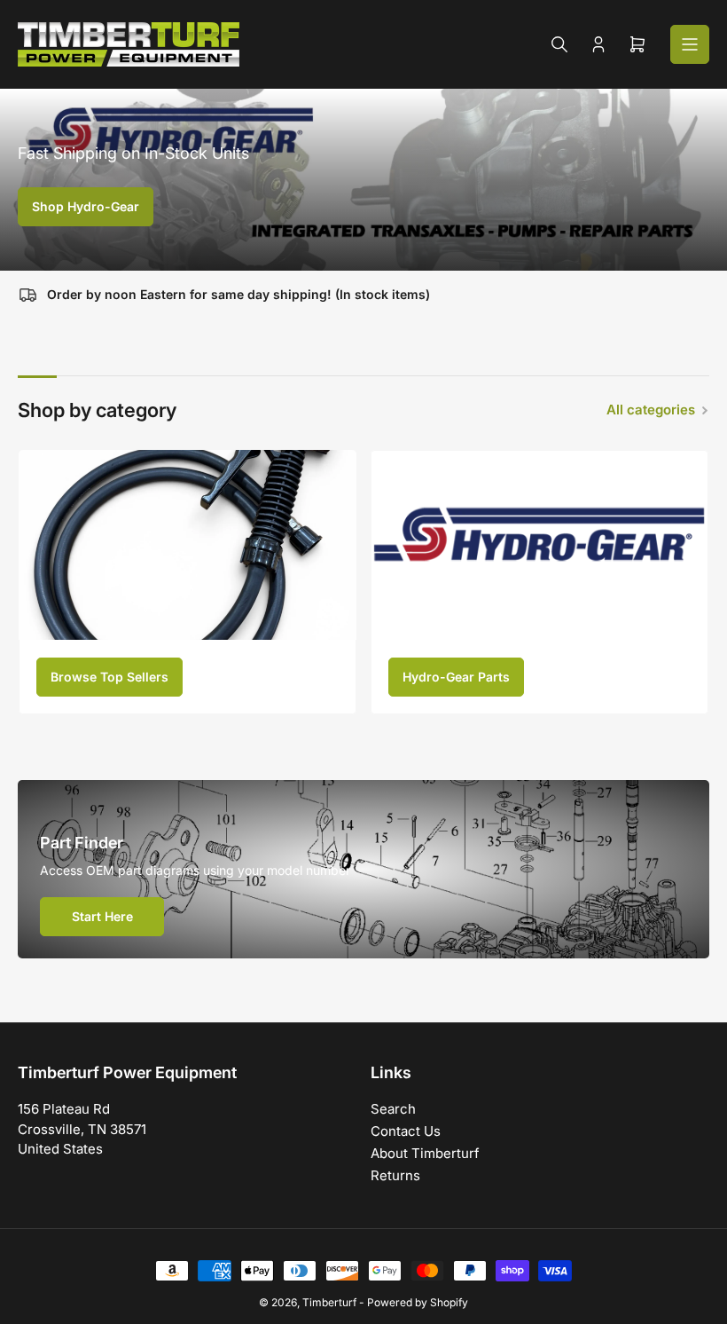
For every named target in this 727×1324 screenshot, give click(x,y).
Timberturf (329, 1302)
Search (393, 1108)
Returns (395, 1175)
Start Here (102, 916)
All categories (650, 409)
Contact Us (406, 1131)
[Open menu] (689, 44)
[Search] (559, 44)
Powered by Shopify (417, 1302)
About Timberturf (425, 1153)
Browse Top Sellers (109, 676)
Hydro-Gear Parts (456, 676)
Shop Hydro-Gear (85, 206)
